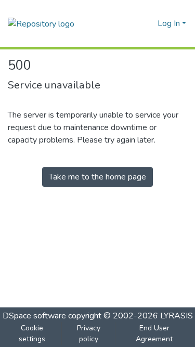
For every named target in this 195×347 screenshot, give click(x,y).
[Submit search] (132, 23)
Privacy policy (88, 333)
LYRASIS (176, 316)
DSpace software (34, 316)
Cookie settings (32, 333)
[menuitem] (147, 23)
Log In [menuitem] (169, 23)
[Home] (41, 23)
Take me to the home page (97, 177)
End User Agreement (154, 333)
